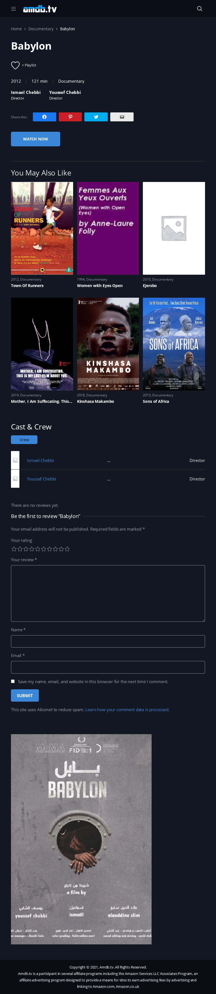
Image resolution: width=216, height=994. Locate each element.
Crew (24, 439)
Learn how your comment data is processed (126, 709)
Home (16, 28)
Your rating (21, 540)
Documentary (40, 28)
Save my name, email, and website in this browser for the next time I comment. (93, 681)
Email (18, 655)
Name (18, 629)
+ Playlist (29, 65)
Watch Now (35, 139)
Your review (24, 559)
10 (67, 549)
